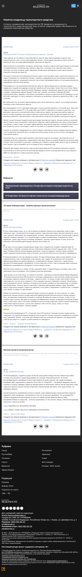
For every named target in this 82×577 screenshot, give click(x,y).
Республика (47, 450)
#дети (5, 324)
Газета (4, 462)
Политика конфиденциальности (13, 555)
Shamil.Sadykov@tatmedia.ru (14, 515)
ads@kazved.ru (8, 529)
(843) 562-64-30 (18, 522)
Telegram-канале (48, 160)
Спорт (44, 458)
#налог (16, 157)
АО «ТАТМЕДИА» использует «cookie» (15, 552)
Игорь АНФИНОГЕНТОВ (13, 372)
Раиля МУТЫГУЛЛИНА (12, 227)
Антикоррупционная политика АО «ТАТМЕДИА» (19, 559)
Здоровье (46, 454)
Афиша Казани (8, 470)
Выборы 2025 (7, 486)
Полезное (8, 47)
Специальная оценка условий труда (15, 557)
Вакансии (6, 466)
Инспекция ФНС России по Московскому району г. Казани (28, 54)
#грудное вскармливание (27, 324)
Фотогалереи (47, 462)
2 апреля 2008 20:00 (71, 220)
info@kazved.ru (8, 524)
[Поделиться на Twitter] (35, 169)
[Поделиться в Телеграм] (47, 169)
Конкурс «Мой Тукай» (51, 466)
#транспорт (7, 157)
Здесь (5, 406)
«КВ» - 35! (6, 493)
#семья (13, 324)
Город (4, 450)
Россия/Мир (7, 454)
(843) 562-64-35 (25, 526)
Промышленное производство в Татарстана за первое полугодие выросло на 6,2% (39, 187)
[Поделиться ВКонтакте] (41, 169)
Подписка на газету (10, 490)
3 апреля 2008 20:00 (71, 47)
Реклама (5, 482)
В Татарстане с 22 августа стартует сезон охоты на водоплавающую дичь (38, 196)
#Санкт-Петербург (18, 414)
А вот (5, 410)
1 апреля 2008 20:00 (71, 364)
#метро (6, 414)
